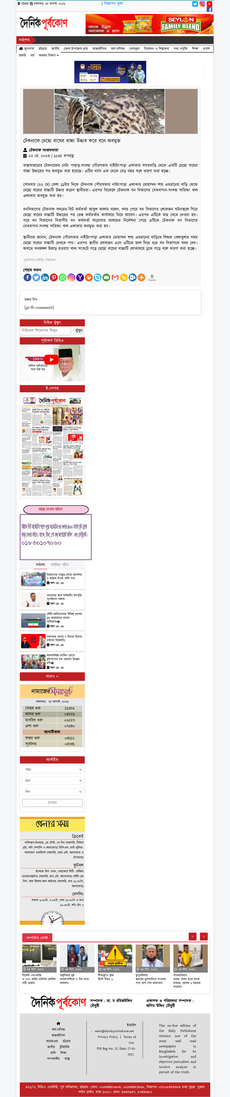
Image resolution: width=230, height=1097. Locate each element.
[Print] (89, 277)
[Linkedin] (45, 277)
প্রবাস (206, 48)
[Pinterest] (54, 277)
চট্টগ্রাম (43, 48)
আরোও (51, 676)
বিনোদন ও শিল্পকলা (156, 48)
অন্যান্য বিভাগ (48, 55)
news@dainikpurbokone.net (114, 1031)
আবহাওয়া (52, 1041)
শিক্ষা (195, 48)
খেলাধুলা (134, 48)
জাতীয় (55, 48)
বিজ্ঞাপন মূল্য (113, 4)
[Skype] (98, 277)
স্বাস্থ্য (67, 1059)
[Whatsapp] (62, 277)
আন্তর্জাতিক (99, 48)
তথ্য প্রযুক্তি (181, 48)
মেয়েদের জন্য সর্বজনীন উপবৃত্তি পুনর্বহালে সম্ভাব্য (64, 597)
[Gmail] (115, 277)
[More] (141, 277)
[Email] (106, 277)
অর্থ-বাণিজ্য (118, 48)
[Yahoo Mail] (80, 277)
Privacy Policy (108, 1037)
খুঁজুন (79, 330)
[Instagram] (71, 277)
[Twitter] (36, 277)
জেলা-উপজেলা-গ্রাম (76, 48)
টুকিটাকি (64, 1047)
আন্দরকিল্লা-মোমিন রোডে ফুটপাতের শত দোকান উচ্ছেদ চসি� (63, 659)
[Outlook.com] (133, 277)
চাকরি (22, 55)
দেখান (52, 803)
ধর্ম (32, 55)
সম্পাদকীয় (53, 1059)
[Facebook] (27, 277)
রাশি (53, 1053)
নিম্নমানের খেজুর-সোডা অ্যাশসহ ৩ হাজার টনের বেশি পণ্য (64, 577)
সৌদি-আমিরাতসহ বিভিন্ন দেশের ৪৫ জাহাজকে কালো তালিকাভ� (64, 618)
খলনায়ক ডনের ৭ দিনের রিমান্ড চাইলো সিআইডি (64, 639)
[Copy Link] (124, 277)
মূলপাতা (28, 48)
